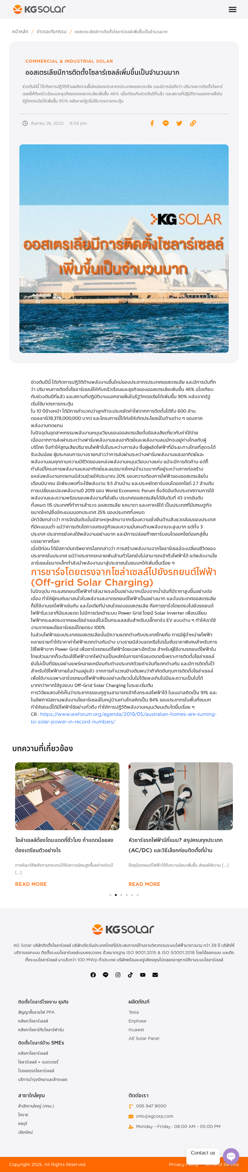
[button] (232, 9)
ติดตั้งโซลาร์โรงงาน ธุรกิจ (43, 1002)
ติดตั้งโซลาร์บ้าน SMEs (41, 1043)
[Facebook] (93, 974)
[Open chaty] (231, 1156)
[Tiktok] (130, 974)
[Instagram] (118, 974)
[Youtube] (142, 974)
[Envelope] (155, 974)
